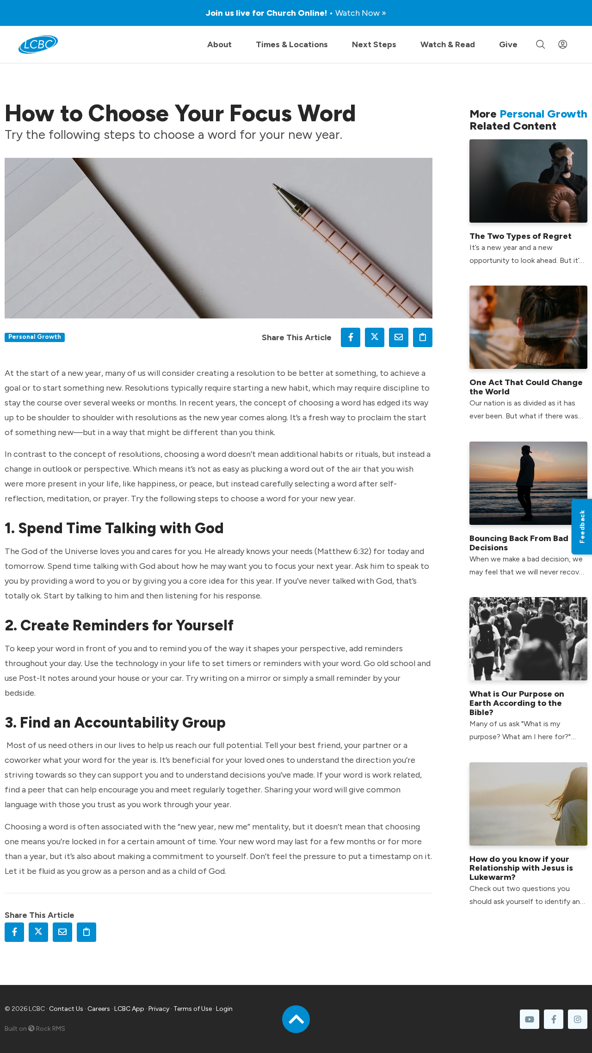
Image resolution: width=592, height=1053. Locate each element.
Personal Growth (34, 336)
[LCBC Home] (38, 44)
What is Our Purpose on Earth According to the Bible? (516, 703)
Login (224, 1009)
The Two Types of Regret (520, 236)
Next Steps (374, 44)
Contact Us (66, 1009)
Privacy (158, 1009)
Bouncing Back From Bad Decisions (518, 543)
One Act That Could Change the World (526, 387)
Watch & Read (447, 44)
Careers (98, 1009)
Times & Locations (292, 44)
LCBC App (129, 1009)
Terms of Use (192, 1009)
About (219, 44)
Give (508, 44)
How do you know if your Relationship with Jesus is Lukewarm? (521, 868)
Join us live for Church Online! (296, 13)
